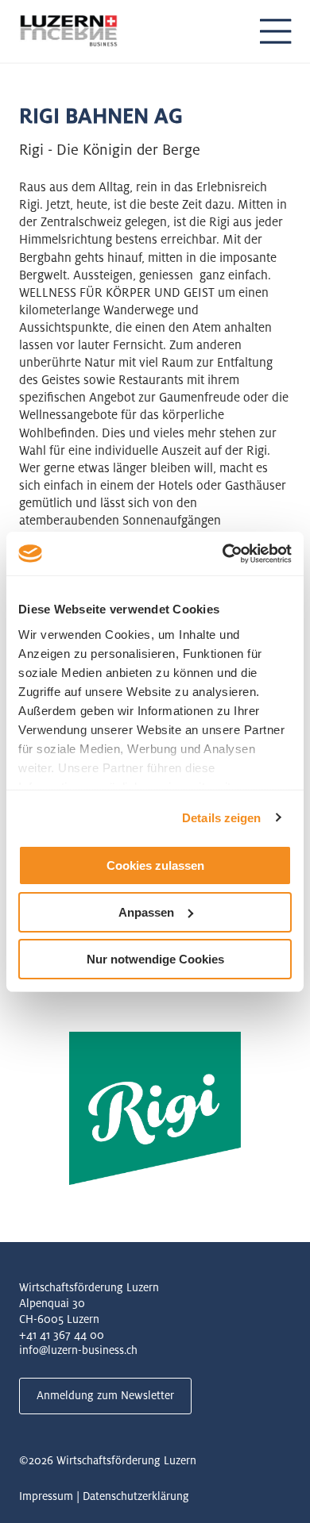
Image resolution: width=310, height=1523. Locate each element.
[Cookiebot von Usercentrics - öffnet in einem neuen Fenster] (223, 553)
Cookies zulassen (155, 865)
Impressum (46, 1496)
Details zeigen (221, 817)
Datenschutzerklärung (136, 1496)
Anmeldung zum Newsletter (105, 1395)
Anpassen (146, 912)
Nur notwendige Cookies (155, 958)
